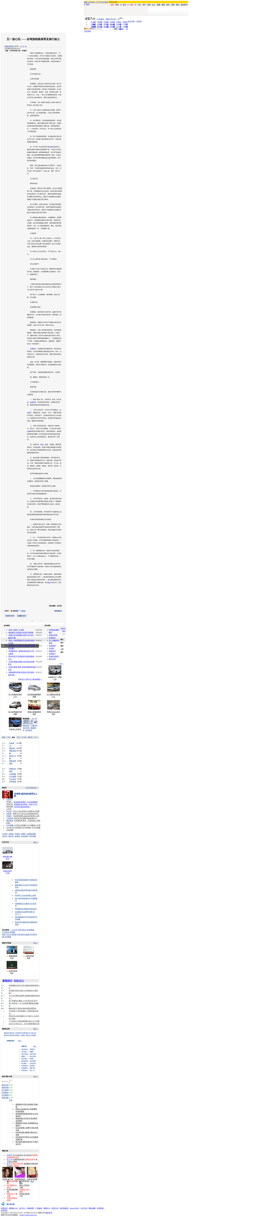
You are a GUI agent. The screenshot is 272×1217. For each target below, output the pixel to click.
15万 (28, 721)
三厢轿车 (34, 726)
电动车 (6, 932)
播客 (163, 5)
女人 (153, 5)
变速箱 (32, 402)
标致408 (12, 748)
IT (135, 5)
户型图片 (22, 1035)
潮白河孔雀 (24, 1054)
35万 (36, 721)
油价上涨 (25, 930)
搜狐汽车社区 (111, 19)
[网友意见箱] (8, 1207)
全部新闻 (100, 1208)
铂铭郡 (31, 1058)
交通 (31, 349)
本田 (19, 930)
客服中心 (46, 1208)
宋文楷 (17, 880)
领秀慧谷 (32, 1049)
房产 (144, 5)
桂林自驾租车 (54, 656)
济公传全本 (27, 1155)
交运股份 (5, 1095)
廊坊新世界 (24, 1061)
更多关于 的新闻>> (30, 679)
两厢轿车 (26, 726)
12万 (24, 721)
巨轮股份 (5, 1093)
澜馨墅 (31, 1051)
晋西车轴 (5, 1087)
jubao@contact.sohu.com (28, 1215)
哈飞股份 (5, 1090)
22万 (32, 721)
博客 (173, 5)
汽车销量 (9, 825)
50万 (24, 723)
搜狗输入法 (13, 1208)
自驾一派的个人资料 (16, 630)
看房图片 (17, 1035)
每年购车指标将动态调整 (24, 922)
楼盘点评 (28, 1033)
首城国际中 (24, 1068)
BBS (177, 5)
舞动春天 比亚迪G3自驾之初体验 (21, 632)
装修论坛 (28, 1035)
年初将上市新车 (15, 729)
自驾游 (138, 21)
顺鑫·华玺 (32, 1068)
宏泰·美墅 (24, 1058)
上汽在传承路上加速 (28, 895)
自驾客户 (52, 654)
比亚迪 (26, 934)
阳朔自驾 (52, 651)
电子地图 (22, 1033)
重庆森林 (18, 885)
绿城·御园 (24, 1070)
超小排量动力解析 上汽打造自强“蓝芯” (23, 1001)
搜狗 (87, 4)
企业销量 (9, 830)
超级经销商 (31, 834)
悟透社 (23, 834)
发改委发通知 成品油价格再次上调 (26, 816)
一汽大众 (14, 930)
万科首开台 (33, 1063)
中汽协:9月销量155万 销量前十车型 (27, 825)
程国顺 (17, 909)
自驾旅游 (52, 646)
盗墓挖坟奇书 (30, 1159)
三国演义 (15, 1166)
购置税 (121, 29)
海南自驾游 (53, 635)
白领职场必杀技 (19, 1159)
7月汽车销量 (35, 828)
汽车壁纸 (87, 31)
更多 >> (62, 663)
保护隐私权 (64, 1208)
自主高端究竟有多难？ (29, 909)
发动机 (45, 415)
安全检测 (24, 836)
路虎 (4, 934)
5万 (33, 718)
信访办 (4, 836)
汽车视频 (32, 836)
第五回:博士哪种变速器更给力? (25, 818)
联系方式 (55, 1208)
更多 (11, 1100)
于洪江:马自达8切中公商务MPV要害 (26, 811)
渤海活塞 (5, 1098)
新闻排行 (7, 980)
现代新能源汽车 (21, 917)
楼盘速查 (6, 1033)
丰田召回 (20, 934)
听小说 (9, 1159)
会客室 (8, 814)
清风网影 (18, 904)
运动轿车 (29, 730)
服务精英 (9, 821)
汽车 (139, 5)
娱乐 (124, 5)
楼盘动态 (6, 1035)
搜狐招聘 (30, 1208)
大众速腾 (12, 776)
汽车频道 (100, 19)
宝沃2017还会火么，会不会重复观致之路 (24, 1024)
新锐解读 (27, 1164)
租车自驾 (52, 659)
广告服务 (38, 1208)
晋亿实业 (5, 1085)
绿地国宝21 (24, 1049)
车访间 (8, 811)
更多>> (121, 18)
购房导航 (11, 1035)
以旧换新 (7, 937)
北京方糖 (23, 1051)
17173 (98, 2)
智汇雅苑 (23, 1063)
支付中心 (22, 1208)
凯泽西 (12, 932)
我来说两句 (9, 46)
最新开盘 (11, 1033)
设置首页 (4, 1208)
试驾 (28, 431)
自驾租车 (52, 638)
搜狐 (85, 2)
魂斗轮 (11, 836)
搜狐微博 (15, 611)
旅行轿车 (26, 728)
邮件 (168, 5)
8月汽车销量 (26, 828)
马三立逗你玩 (18, 1155)
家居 (149, 5)
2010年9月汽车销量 (13, 828)
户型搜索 (17, 1033)
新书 (8, 1164)
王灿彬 (17, 912)
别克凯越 (12, 781)
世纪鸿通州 (33, 1061)
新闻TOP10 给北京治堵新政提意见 (26, 814)
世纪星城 (32, 1065)
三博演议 (9, 818)
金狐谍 (17, 836)
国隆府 (23, 1056)
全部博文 (4, 1210)
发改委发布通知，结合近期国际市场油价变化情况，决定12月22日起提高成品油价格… (26, 804)
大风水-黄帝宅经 (17, 1164)
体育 (117, 5)
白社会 (23, 611)
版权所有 (48, 1213)
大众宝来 (12, 779)
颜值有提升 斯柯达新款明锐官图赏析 (22, 1008)
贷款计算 (33, 1033)
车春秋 (8, 816)
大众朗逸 (12, 774)
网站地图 (92, 1208)
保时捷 (14, 934)
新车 (49, 582)
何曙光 (17, 890)
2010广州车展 (29, 788)
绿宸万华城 (33, 1054)
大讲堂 (8, 800)
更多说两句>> (63, 631)
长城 (50, 147)
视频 (158, 5)
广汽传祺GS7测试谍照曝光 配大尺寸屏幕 (24, 1021)
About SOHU (74, 1208)
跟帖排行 (19, 980)
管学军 (17, 895)
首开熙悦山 (24, 1065)
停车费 (32, 934)
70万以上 (29, 723)
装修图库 (33, 1035)
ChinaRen (92, 2)
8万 (36, 718)
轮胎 (41, 444)
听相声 (9, 1155)
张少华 (17, 898)
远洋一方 (32, 1070)
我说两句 (184, 5)
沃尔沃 (8, 934)
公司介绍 (84, 1208)
